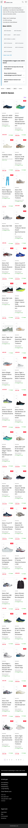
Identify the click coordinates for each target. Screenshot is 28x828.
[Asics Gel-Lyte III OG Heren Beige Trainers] (20, 438)
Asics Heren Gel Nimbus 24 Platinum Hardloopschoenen (20, 414)
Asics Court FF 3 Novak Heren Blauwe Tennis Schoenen (20, 266)
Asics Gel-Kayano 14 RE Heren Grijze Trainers (6, 704)
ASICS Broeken (7, 30)
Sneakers (4, 113)
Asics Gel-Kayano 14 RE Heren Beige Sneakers (19, 158)
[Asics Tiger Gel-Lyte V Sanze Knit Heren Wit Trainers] (20, 727)
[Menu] (1, 2)
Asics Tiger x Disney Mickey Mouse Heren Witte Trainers (20, 375)
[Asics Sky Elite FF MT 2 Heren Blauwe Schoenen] (20, 619)
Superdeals (4, 812)
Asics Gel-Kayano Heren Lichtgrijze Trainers (7, 561)
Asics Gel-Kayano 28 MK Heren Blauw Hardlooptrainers (20, 490)
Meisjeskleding (4, 786)
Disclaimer (3, 818)
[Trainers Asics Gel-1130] (7, 146)
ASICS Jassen (7, 35)
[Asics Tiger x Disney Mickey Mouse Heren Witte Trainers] (20, 363)
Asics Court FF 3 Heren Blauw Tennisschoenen (7, 413)
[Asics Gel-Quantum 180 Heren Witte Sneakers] (7, 584)
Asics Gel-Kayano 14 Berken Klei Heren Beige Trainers (19, 194)
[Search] (22, 2)
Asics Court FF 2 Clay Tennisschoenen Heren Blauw (7, 526)
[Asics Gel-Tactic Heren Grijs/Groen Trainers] (7, 619)
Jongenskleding (5, 788)
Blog (2, 814)
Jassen (16, 591)
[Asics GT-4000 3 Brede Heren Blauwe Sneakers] (7, 107)
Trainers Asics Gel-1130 (7, 156)
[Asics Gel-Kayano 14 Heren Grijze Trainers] (20, 514)
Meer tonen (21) (8, 55)
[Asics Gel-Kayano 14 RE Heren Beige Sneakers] (20, 146)
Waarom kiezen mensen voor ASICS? (12, 80)
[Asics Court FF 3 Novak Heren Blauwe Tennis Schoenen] (20, 254)
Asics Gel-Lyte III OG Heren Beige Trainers (20, 449)
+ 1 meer (11, 170)
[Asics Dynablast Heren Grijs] (20, 655)
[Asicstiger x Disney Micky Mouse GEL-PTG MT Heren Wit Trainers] (7, 655)
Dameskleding (4, 782)
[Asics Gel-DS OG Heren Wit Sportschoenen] (7, 727)
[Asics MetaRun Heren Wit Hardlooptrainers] (20, 692)
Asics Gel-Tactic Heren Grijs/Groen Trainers (6, 631)
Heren (3, 152)
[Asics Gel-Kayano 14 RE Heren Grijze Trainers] (7, 692)
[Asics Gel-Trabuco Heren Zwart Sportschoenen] (20, 217)
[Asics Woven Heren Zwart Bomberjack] (20, 584)
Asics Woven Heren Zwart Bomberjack (19, 595)
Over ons (3, 794)
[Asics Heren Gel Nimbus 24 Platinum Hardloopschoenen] (20, 401)
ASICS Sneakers (8, 51)
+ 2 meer (10, 135)
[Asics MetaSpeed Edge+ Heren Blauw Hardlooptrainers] (7, 438)
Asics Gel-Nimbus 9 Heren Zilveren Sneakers (7, 266)
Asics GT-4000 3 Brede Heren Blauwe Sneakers (7, 119)
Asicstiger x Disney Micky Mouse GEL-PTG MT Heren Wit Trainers (7, 668)
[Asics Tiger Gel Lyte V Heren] (7, 328)
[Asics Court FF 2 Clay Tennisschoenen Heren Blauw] (7, 514)
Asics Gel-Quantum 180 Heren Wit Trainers (6, 489)
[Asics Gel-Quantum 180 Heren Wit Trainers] (7, 477)
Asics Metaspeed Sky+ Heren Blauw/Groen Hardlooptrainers (20, 121)
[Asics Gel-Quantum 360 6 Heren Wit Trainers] (20, 328)
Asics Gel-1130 (7, 226)
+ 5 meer (10, 243)
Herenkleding (4, 784)
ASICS (15, 88)
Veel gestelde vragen (6, 798)
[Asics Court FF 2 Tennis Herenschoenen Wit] (20, 549)
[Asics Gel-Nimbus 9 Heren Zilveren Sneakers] (7, 254)
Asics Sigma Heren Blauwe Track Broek (7, 192)
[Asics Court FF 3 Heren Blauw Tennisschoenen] (7, 401)
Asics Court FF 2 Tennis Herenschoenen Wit (20, 561)
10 (18, 760)
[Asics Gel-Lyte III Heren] (7, 289)
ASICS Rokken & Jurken (9, 39)
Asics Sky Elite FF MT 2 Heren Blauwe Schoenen (20, 631)
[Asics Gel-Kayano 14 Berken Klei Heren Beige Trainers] (20, 181)
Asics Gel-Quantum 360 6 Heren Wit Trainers (20, 340)
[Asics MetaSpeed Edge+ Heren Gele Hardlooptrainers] (20, 289)
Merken (8, 88)
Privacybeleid (4, 816)
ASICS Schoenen (8, 43)
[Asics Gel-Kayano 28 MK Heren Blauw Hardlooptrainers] (20, 477)
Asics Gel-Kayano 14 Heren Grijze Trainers (19, 526)
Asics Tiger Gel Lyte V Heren (7, 338)
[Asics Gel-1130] (7, 217)
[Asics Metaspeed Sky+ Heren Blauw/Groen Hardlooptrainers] (20, 107)
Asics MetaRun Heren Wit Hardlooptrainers (20, 704)
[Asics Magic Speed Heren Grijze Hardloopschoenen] (7, 363)
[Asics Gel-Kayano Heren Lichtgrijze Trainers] (7, 549)
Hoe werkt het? (5, 796)
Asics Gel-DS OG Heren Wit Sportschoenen (7, 739)
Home (2, 88)
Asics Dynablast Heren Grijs (19, 666)
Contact (3, 800)
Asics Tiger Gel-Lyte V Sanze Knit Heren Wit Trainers (19, 740)
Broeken (4, 187)
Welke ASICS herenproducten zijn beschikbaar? (13, 68)
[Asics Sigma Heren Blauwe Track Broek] (7, 181)
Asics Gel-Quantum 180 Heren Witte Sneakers (6, 596)
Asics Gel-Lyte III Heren (7, 299)
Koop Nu (24, 206)
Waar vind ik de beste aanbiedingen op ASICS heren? (13, 74)
